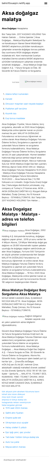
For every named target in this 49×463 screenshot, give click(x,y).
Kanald (8, 99)
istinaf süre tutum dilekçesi (13, 394)
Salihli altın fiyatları (14, 413)
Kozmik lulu (10, 113)
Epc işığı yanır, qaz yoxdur (18, 432)
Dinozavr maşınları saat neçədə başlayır (24, 104)
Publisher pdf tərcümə (16, 108)
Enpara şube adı (13, 418)
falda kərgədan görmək (12, 405)
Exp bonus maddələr (15, 118)
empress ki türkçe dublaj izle (14, 400)
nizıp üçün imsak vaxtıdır (12, 397)
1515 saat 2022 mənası (16, 408)
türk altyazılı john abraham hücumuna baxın (20, 391)
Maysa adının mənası (15, 447)
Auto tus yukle (12, 442)
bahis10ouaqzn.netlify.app (16, 3)
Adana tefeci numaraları (16, 94)
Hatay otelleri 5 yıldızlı (15, 427)
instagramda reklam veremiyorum (16, 402)
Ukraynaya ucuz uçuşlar (16, 422)
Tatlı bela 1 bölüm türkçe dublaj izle (22, 437)
